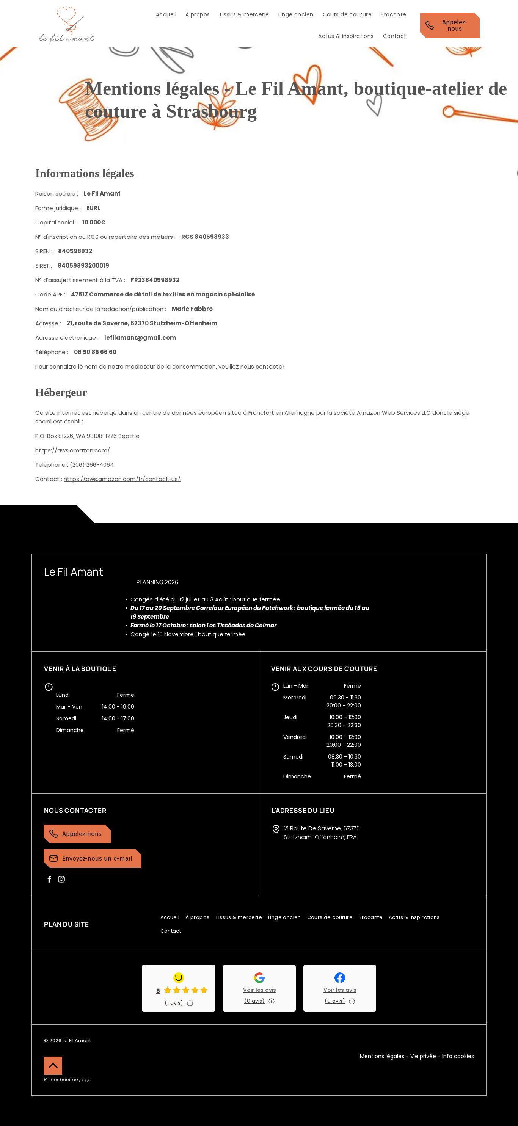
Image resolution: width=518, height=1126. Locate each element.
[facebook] (49, 879)
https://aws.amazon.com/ (72, 450)
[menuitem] (166, 14)
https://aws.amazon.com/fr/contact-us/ (122, 479)
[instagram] (61, 879)
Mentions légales (382, 1056)
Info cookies (458, 1056)
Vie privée (423, 1056)
